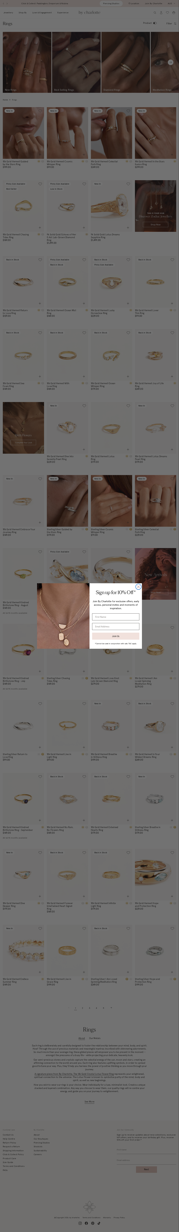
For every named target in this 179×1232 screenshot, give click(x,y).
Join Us (115, 636)
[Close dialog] (138, 587)
